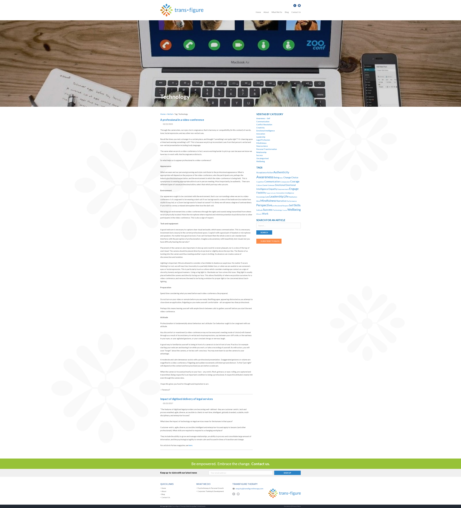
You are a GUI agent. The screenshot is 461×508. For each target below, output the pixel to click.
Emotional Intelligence (265, 130)
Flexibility (261, 192)
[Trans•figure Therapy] (181, 10)
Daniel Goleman (269, 185)
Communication (262, 121)
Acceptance (261, 172)
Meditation (293, 197)
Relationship (261, 152)
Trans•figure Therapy (178, 506)
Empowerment (283, 189)
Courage (294, 181)
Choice (294, 177)
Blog (287, 12)
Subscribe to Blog (270, 241)
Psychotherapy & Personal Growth (287, 18)
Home (258, 12)
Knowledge (260, 197)
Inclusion (273, 193)
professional (277, 206)
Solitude (259, 210)
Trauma (284, 210)
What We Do (276, 12)
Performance (292, 201)
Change (287, 177)
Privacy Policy (296, 506)
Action (270, 172)
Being (276, 177)
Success (259, 155)
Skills (297, 205)
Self (291, 205)
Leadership (260, 137)
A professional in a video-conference (182, 119)
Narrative (281, 201)
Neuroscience (262, 146)
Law (267, 197)
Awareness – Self (263, 118)
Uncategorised (262, 158)
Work (265, 213)
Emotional (280, 185)
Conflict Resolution (264, 124)
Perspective (264, 205)
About (266, 12)
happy (268, 193)
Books (281, 178)
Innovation (260, 134)
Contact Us (296, 12)
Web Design (190, 506)
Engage (294, 188)
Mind (258, 201)
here (190, 445)
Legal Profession (263, 140)
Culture (259, 185)
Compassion (285, 182)
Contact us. (260, 464)
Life (286, 196)
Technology (277, 210)
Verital (170, 114)
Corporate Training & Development (210, 491)
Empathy (272, 189)
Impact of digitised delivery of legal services (186, 399)
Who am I (259, 214)
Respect (285, 206)
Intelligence (289, 193)
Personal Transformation (266, 149)
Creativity (260, 127)
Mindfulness (261, 143)
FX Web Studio (200, 506)
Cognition (260, 182)
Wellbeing (260, 161)
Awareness (264, 177)
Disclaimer (287, 506)
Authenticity (281, 172)
